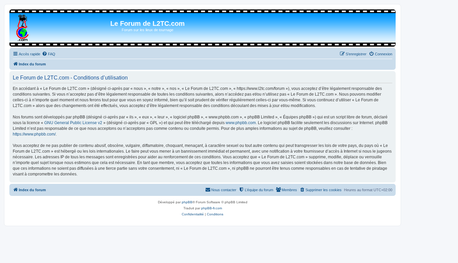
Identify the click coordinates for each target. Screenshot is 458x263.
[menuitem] (48, 54)
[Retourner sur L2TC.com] (23, 26)
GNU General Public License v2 (73, 122)
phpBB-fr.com (211, 208)
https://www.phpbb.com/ (34, 134)
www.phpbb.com (241, 122)
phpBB (187, 202)
